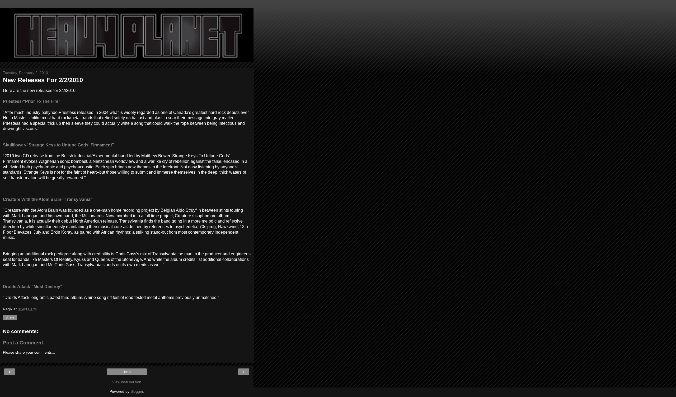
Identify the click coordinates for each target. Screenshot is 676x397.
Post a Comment (23, 342)
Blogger (136, 391)
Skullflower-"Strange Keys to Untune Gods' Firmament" (58, 145)
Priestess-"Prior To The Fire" (31, 101)
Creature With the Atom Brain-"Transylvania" (47, 199)
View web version (126, 382)
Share (10, 317)
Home (127, 372)
